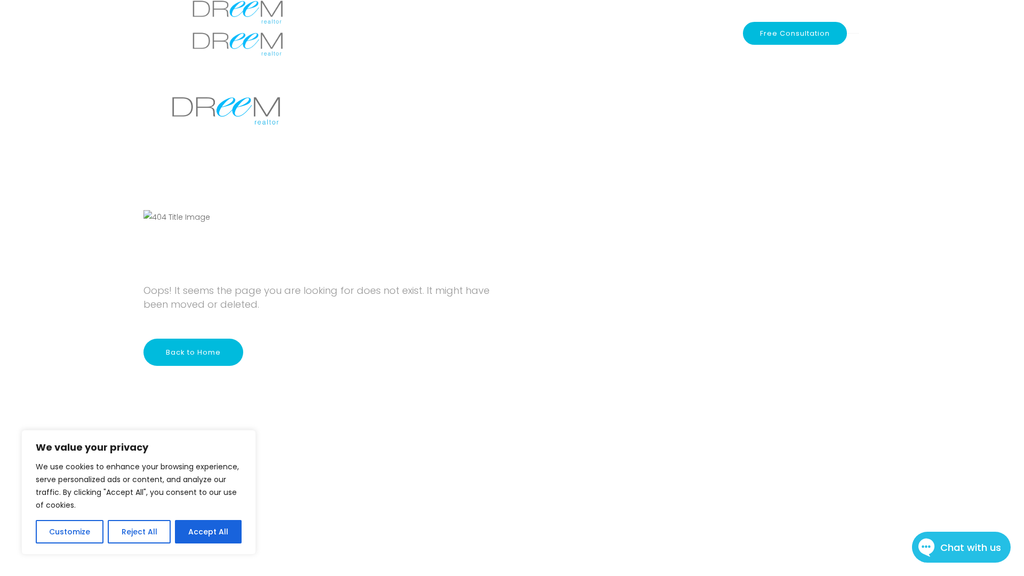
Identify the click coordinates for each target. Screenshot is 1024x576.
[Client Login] (722, 33)
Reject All (139, 531)
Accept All (208, 531)
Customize (69, 531)
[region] (138, 492)
